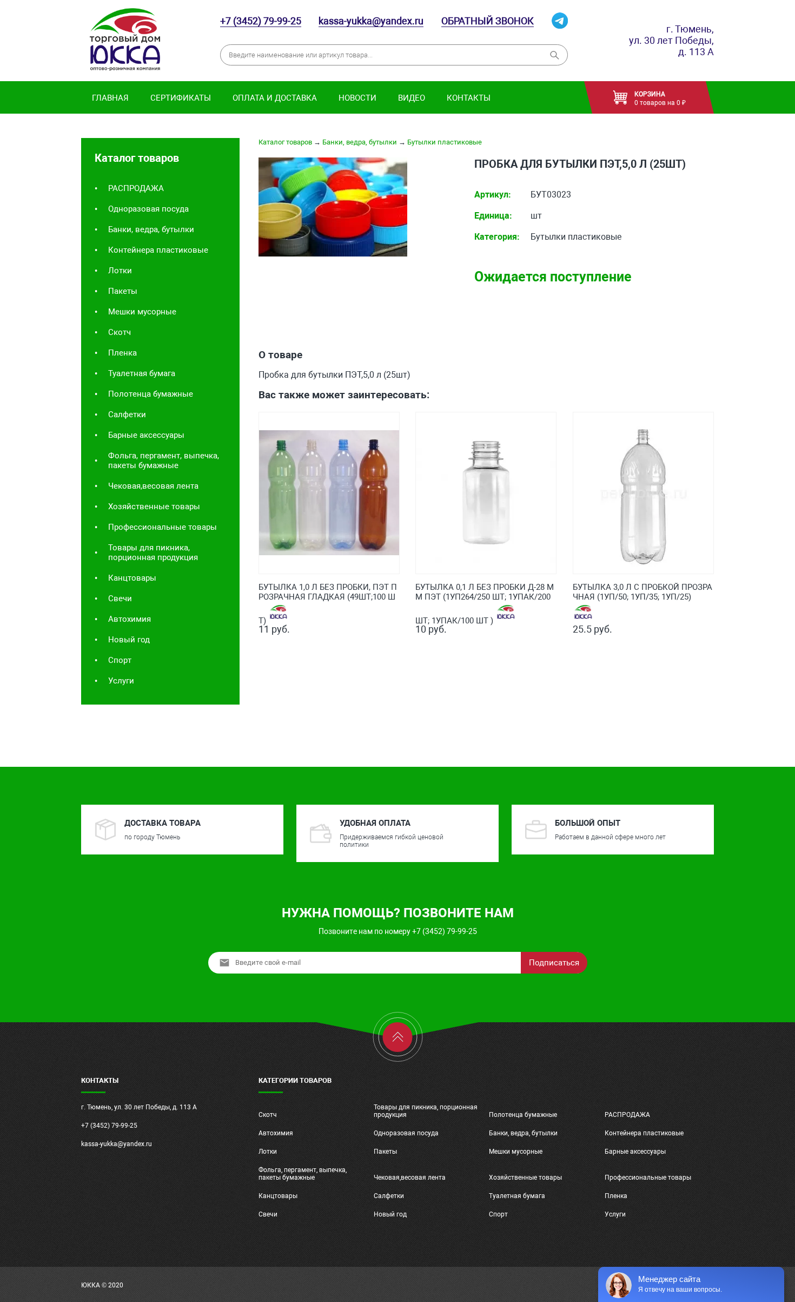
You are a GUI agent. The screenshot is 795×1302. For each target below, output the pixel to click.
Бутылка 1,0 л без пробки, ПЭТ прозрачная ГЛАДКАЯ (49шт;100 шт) (328, 593)
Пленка (122, 353)
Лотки (120, 270)
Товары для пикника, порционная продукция (153, 552)
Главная (110, 98)
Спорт (119, 660)
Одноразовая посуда (148, 209)
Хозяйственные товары (154, 506)
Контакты (469, 98)
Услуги (121, 681)
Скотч (119, 332)
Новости (357, 98)
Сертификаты (180, 98)
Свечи (120, 598)
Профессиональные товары (162, 527)
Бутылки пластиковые (444, 142)
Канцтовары (132, 578)
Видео (411, 98)
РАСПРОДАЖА (136, 188)
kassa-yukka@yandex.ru (371, 21)
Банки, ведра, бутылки (151, 229)
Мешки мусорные (142, 312)
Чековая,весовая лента (153, 486)
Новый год (129, 640)
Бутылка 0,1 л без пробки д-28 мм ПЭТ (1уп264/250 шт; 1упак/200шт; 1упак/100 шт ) (484, 593)
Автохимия (129, 619)
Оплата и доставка (275, 98)
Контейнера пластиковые (158, 250)
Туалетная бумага (141, 373)
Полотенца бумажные (150, 394)
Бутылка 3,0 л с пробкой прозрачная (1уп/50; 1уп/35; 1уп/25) (642, 592)
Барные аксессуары (146, 435)
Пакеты (122, 291)
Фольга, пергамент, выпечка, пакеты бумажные (163, 460)
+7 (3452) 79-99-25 (260, 21)
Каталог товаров (285, 142)
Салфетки (127, 414)
